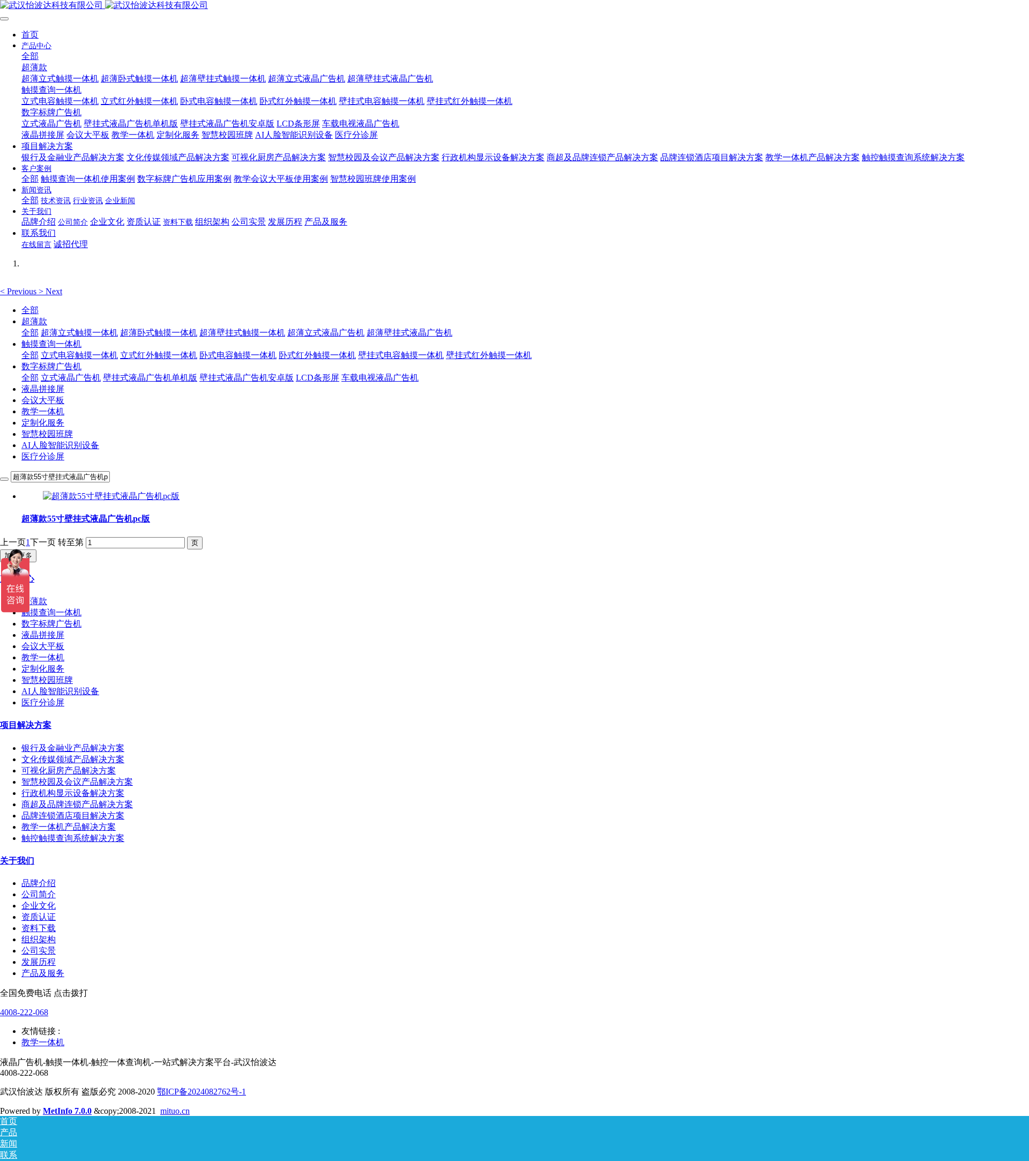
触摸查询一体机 (51, 343)
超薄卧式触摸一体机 (158, 332)
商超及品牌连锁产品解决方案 (77, 804)
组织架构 (38, 939)
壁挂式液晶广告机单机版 (150, 377)
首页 (30, 34)
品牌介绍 (38, 883)
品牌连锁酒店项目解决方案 (72, 815)
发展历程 (38, 961)
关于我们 (17, 860)
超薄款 (34, 321)
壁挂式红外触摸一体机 (489, 355)
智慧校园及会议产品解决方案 (77, 781)
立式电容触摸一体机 (79, 355)
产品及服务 (42, 973)
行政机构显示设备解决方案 (72, 793)
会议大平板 (42, 400)
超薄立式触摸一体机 (79, 332)
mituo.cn (175, 1110)
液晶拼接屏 (42, 388)
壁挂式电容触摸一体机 (401, 355)
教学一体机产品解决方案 (68, 826)
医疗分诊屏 (42, 456)
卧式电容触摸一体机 (238, 355)
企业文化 (38, 905)
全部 (30, 56)
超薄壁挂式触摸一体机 (242, 332)
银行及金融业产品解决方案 (72, 748)
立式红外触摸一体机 (158, 355)
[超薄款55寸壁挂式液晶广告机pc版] (111, 496)
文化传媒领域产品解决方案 (72, 759)
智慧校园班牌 (47, 433)
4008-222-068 (24, 1012)
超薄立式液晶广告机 (325, 332)
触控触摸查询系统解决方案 (72, 838)
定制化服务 (42, 422)
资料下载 (38, 928)
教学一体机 (42, 411)
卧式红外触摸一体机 (317, 355)
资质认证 (38, 916)
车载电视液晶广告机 (380, 377)
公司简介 (38, 894)
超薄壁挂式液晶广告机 (409, 332)
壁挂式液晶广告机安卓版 (246, 377)
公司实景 (38, 950)
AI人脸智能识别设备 (60, 445)
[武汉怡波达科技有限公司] (514, 5)
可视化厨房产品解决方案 (68, 770)
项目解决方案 (25, 725)
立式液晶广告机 (71, 377)
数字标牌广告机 (51, 366)
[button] (19, 291)
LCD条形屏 (317, 377)
